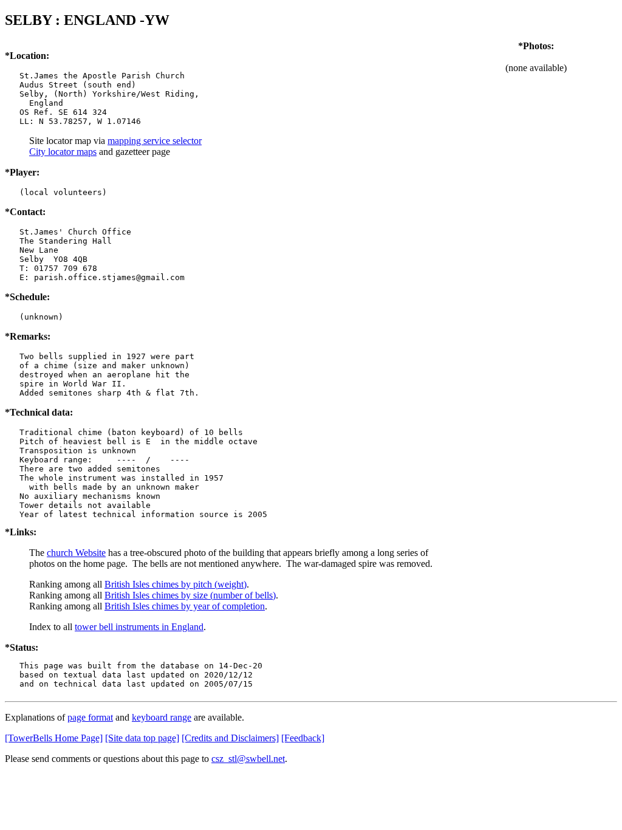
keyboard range (161, 717)
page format (90, 717)
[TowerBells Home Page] (54, 738)
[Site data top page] (142, 738)
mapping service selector (155, 140)
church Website (76, 552)
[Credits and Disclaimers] (230, 738)
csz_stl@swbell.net (248, 758)
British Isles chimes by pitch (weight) (175, 584)
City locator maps (63, 151)
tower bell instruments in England (139, 627)
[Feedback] (302, 738)
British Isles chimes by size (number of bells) (190, 595)
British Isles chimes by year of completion (184, 606)
